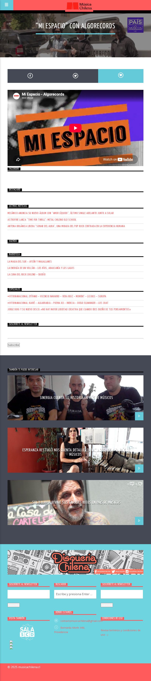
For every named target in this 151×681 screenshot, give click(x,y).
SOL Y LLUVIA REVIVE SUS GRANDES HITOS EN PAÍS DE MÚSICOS (76, 502)
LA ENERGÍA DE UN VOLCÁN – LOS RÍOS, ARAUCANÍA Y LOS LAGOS (41, 268)
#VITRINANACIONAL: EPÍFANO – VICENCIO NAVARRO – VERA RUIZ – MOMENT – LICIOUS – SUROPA (57, 296)
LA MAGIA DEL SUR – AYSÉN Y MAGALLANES (30, 261)
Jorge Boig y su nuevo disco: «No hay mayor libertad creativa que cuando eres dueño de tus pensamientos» (69, 309)
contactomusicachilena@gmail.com (81, 621)
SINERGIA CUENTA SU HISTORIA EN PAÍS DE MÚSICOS (76, 398)
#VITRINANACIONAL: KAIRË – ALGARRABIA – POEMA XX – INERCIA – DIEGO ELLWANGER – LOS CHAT (58, 303)
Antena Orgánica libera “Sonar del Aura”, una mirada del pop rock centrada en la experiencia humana (66, 226)
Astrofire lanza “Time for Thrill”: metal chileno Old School (42, 219)
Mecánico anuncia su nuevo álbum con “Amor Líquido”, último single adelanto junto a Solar (61, 213)
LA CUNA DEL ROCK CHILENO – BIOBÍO (26, 274)
